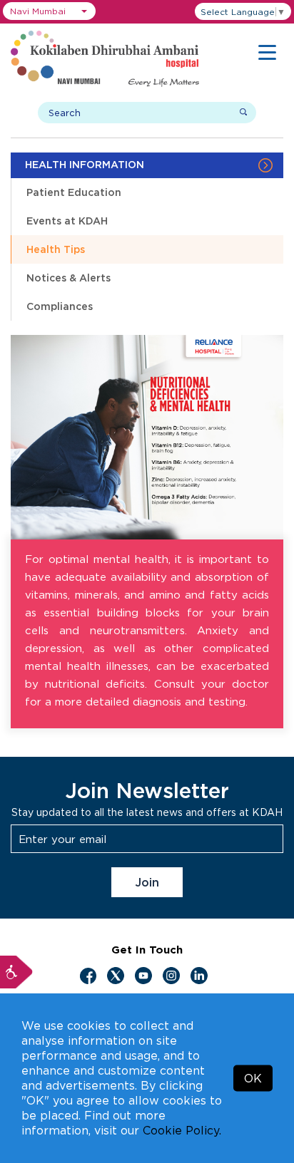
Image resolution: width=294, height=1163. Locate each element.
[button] (49, 11)
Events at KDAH (67, 220)
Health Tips (55, 249)
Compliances (59, 306)
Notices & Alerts (68, 277)
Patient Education (73, 192)
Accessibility (16, 972)
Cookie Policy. (182, 1130)
